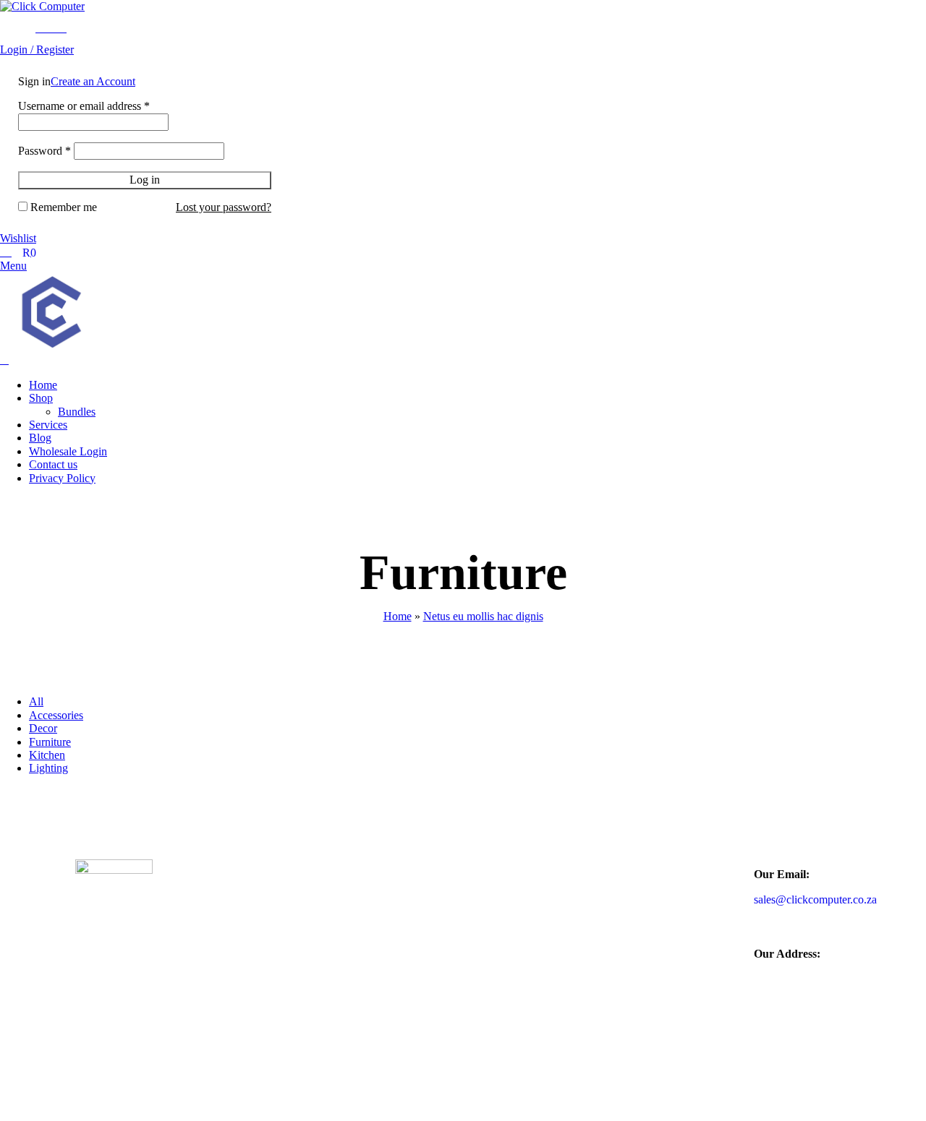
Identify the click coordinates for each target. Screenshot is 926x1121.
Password (44, 151)
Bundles (76, 411)
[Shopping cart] (4, 359)
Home (397, 616)
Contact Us (586, 978)
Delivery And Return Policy (437, 959)
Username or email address (84, 106)
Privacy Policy (419, 992)
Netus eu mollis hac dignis (483, 616)
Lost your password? (223, 207)
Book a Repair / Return (445, 926)
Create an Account (93, 81)
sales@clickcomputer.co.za (815, 899)
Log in (144, 179)
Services (577, 951)
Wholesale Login (426, 900)
